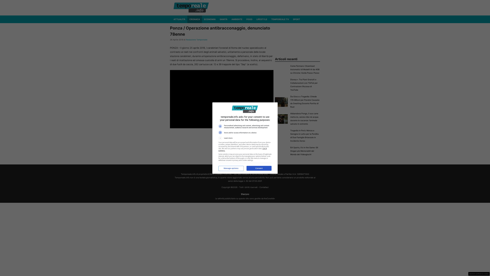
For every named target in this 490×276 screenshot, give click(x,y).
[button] (245, 138)
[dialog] (245, 138)
